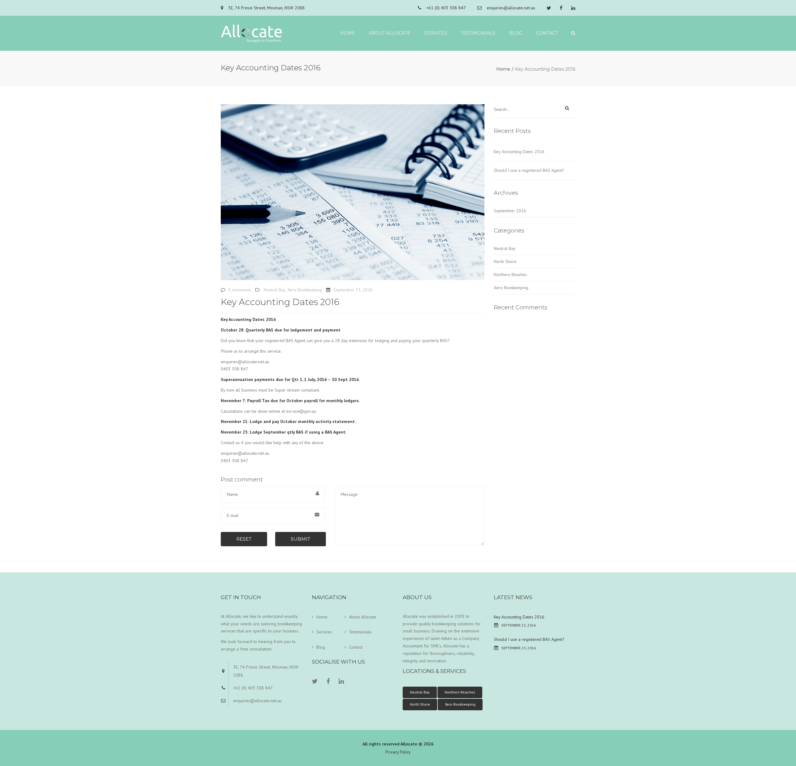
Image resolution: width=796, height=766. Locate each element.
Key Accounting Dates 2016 (519, 151)
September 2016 (510, 211)
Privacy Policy (398, 752)
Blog (515, 33)
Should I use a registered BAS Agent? (529, 170)
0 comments (239, 290)
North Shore (505, 261)
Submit (300, 539)
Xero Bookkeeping (304, 290)
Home (347, 33)
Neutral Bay (274, 290)
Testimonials (478, 33)
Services (435, 33)
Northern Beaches (510, 274)
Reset (244, 539)
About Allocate (389, 33)
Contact (547, 33)
